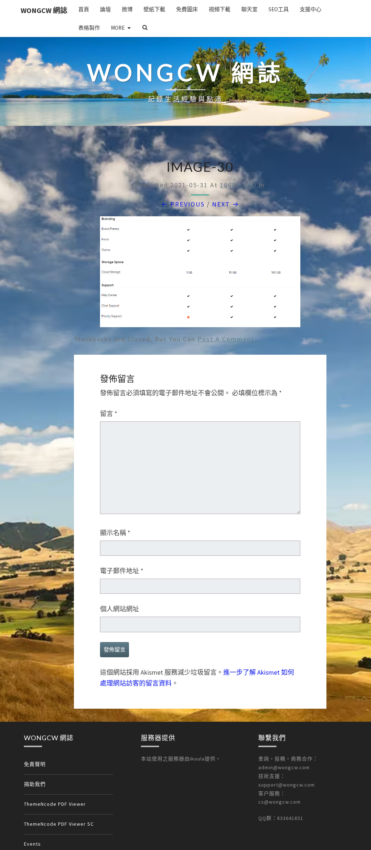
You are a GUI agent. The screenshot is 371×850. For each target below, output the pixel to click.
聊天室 (249, 9)
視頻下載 (219, 9)
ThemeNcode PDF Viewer (55, 804)
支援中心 (310, 9)
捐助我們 (35, 784)
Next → (225, 204)
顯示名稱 (115, 533)
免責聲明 (35, 764)
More (118, 27)
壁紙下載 (154, 9)
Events (32, 844)
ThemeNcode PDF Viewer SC (59, 824)
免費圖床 (187, 9)
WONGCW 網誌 (44, 10)
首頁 (83, 9)
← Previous (183, 204)
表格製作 (89, 27)
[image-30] (200, 274)
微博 (127, 9)
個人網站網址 (119, 609)
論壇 (105, 9)
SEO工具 (278, 9)
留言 (108, 413)
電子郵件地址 (121, 571)
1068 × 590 (238, 185)
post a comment (225, 339)
